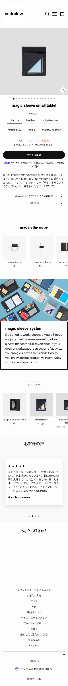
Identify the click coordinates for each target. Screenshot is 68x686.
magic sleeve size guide (34, 196)
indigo (31, 129)
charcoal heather (51, 129)
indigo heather (50, 120)
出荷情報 (34, 203)
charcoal (14, 120)
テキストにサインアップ (34, 617)
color (34, 113)
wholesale (34, 645)
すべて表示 (34, 384)
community (34, 639)
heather (30, 120)
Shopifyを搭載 (34, 678)
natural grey (14, 129)
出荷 (15, 144)
